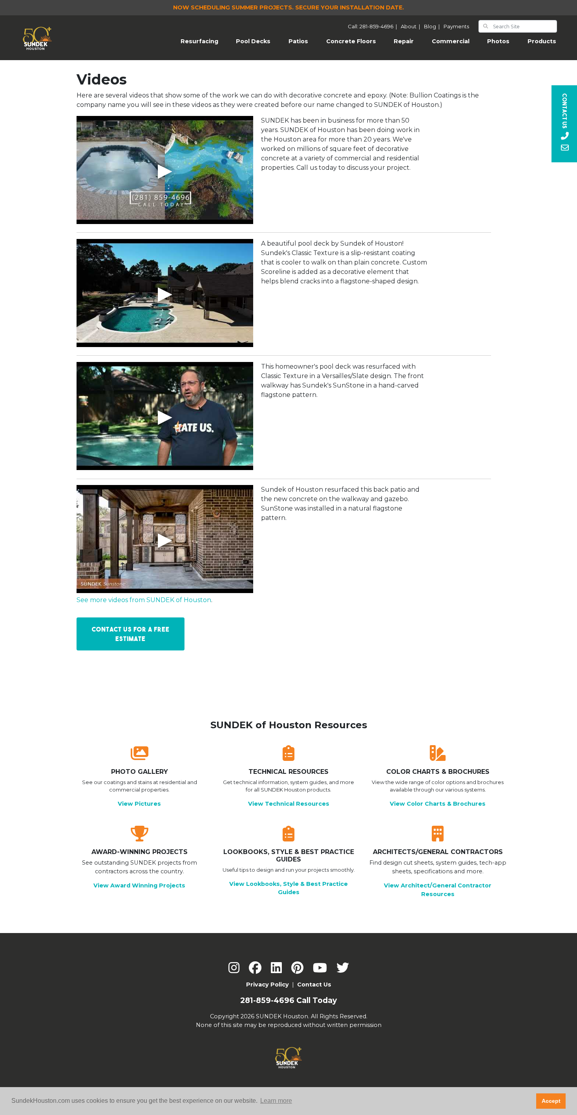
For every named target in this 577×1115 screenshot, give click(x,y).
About (411, 26)
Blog (433, 26)
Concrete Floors (351, 41)
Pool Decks (253, 41)
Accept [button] (551, 1101)
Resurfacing (204, 41)
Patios (298, 41)
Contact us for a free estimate (131, 634)
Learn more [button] (276, 1100)
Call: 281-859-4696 (373, 26)
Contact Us (314, 984)
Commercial (450, 41)
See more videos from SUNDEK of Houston (144, 600)
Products (542, 41)
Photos (498, 41)
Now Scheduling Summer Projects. (288, 7)
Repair (404, 41)
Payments (456, 26)
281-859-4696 (267, 1000)
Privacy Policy (267, 984)
